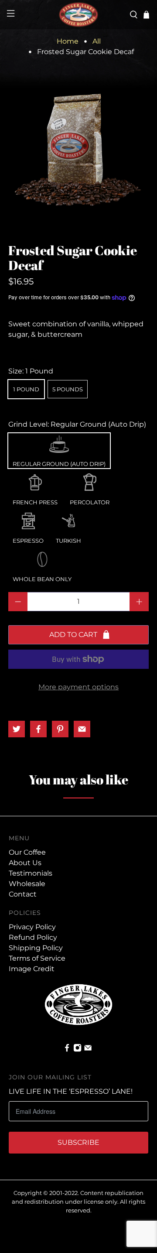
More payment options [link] (78, 687)
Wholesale (27, 884)
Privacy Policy (32, 927)
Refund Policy (33, 937)
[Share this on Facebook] (38, 729)
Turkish (68, 518)
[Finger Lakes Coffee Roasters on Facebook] (67, 1050)
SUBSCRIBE (78, 1142)
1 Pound (26, 389)
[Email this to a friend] (82, 729)
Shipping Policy (36, 948)
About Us (25, 863)
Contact (23, 894)
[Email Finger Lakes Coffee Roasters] (88, 1050)
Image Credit (32, 969)
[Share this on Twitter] (16, 729)
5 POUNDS (67, 389)
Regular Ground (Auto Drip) (59, 442)
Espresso (28, 518)
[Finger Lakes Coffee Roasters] (78, 14)
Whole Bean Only (42, 557)
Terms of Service (37, 958)
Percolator (89, 480)
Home (67, 41)
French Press (35, 480)
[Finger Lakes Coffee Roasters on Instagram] (77, 1050)
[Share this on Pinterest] (60, 729)
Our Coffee (27, 852)
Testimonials (30, 873)
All (96, 41)
